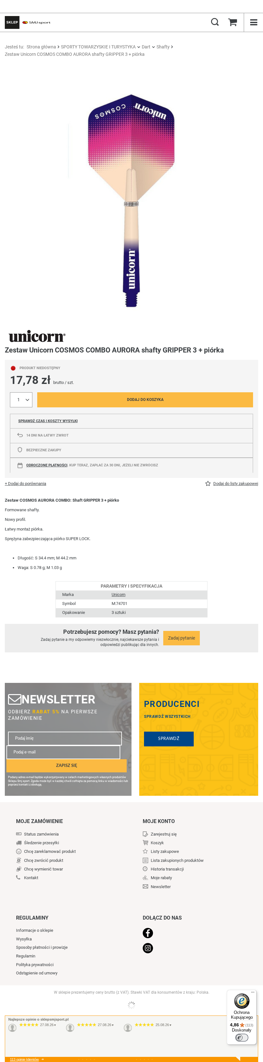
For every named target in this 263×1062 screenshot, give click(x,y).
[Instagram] (192, 949)
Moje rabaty (161, 877)
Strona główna (41, 46)
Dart (146, 46)
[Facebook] (192, 933)
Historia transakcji (167, 869)
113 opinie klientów (24, 1059)
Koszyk (157, 842)
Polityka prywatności (35, 964)
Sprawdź (169, 738)
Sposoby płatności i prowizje (42, 947)
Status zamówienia (41, 834)
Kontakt (31, 877)
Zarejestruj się (164, 834)
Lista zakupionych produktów (177, 860)
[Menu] (253, 994)
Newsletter (58, 699)
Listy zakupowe (165, 851)
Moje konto (159, 821)
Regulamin (25, 956)
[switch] (241, 1037)
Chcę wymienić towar (43, 869)
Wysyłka (24, 939)
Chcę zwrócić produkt (43, 860)
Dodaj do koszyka (145, 399)
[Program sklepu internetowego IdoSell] (131, 1005)
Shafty (163, 46)
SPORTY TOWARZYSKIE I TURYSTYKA (98, 46)
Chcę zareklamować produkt (50, 851)
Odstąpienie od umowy (36, 973)
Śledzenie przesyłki (41, 842)
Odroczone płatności (46, 465)
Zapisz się (66, 766)
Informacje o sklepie (34, 930)
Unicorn (118, 594)
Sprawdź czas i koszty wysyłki (48, 421)
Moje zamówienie (39, 821)
